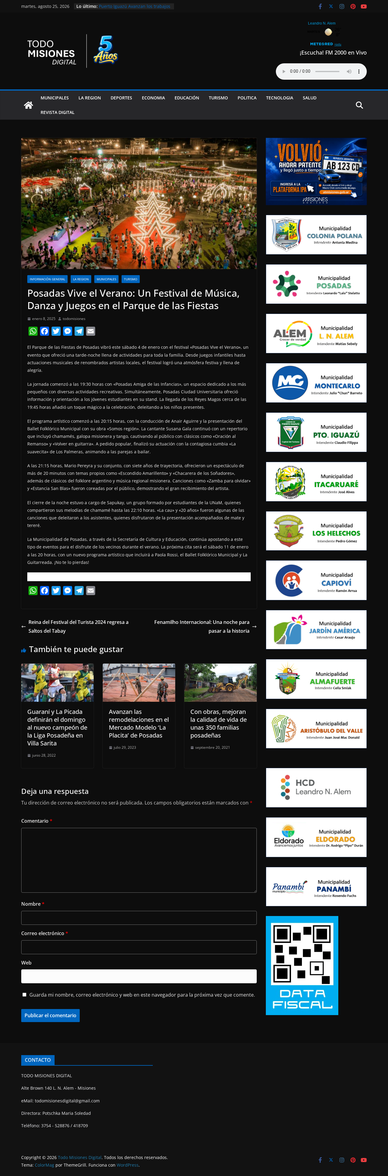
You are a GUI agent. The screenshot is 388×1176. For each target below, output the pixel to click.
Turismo (218, 98)
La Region (90, 98)
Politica (247, 98)
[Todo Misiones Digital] (28, 105)
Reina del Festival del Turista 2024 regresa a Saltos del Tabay (78, 626)
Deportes (121, 98)
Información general (47, 279)
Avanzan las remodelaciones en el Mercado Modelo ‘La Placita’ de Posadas (139, 723)
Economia (153, 98)
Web (26, 962)
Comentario (36, 821)
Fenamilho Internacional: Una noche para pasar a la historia (201, 626)
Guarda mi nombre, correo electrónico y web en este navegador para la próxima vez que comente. (142, 994)
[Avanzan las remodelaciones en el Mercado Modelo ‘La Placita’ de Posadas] (139, 668)
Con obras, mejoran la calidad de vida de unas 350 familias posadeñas (218, 723)
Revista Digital (58, 112)
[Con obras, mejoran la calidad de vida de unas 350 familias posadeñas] (220, 668)
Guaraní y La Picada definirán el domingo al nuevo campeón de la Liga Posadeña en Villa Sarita (57, 727)
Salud (309, 98)
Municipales (55, 98)
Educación (187, 98)
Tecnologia (279, 98)
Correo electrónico (44, 933)
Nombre (33, 904)
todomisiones (74, 318)
